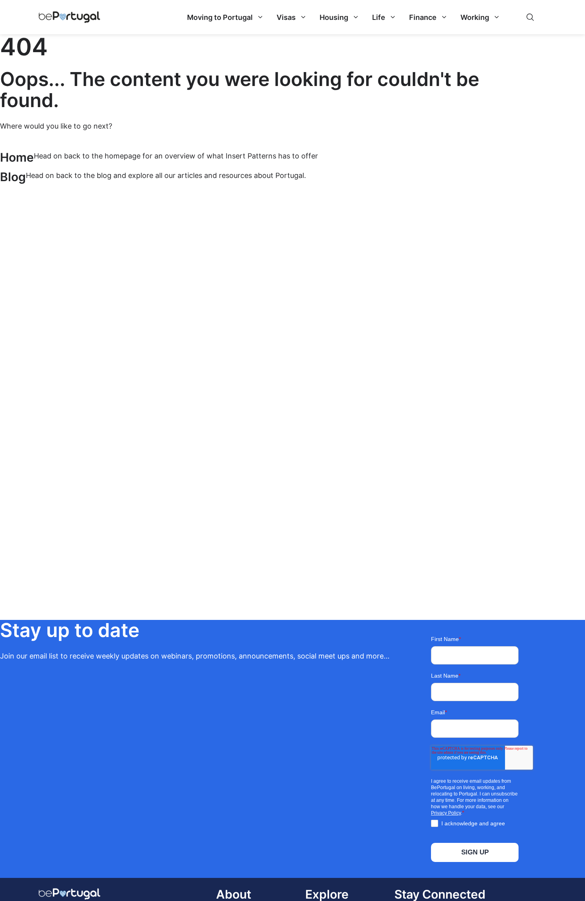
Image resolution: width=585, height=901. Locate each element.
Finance (423, 17)
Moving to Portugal (220, 17)
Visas (286, 17)
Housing (334, 17)
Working (474, 17)
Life (378, 17)
